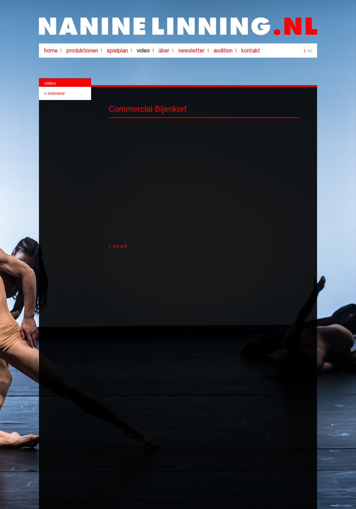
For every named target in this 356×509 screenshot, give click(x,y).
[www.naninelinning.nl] (178, 33)
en (310, 50)
